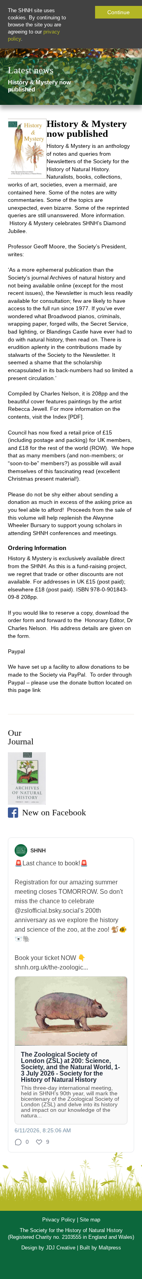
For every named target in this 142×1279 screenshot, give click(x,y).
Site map (90, 1220)
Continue (118, 12)
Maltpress (110, 1248)
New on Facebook (54, 812)
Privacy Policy (58, 1220)
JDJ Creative (60, 1248)
